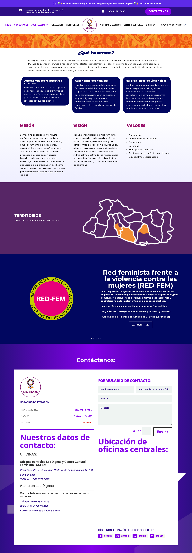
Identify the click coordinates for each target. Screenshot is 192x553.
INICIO (8, 24)
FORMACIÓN (57, 24)
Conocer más (140, 325)
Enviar (162, 431)
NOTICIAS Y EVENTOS (110, 24)
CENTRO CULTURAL (133, 24)
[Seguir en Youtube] (135, 536)
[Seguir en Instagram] (117, 536)
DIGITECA (150, 24)
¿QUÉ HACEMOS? (39, 24)
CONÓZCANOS (21, 24)
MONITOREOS (72, 24)
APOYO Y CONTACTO (171, 24)
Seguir (108, 536)
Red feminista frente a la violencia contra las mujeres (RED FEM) (140, 278)
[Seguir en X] (152, 536)
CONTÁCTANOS (158, 11)
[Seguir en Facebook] (100, 536)
